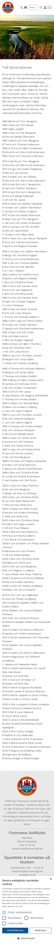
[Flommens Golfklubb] (8, 7)
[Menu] (49, 7)
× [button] (51, 879)
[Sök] (41, 7)
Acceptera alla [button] (15, 930)
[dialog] (27, 910)
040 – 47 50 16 (34, 867)
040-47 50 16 (27, 845)
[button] (27, 938)
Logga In (45, 7)
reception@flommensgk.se (27, 848)
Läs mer (19, 906)
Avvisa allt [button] (41, 930)
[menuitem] (22, 7)
